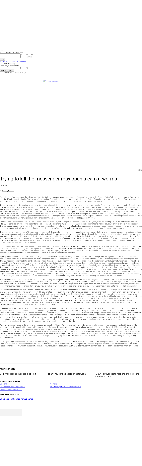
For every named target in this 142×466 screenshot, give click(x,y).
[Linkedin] (35, 357)
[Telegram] (43, 357)
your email (25, 68)
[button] (133, 170)
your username (27, 54)
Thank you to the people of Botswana (67, 373)
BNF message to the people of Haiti (18, 373)
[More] (51, 357)
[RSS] (13, 437)
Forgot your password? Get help (13, 61)
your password (26, 57)
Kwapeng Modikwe (8, 191)
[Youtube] (122, 75)
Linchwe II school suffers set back (11, 390)
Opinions (3, 384)
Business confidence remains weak (17, 399)
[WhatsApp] (27, 357)
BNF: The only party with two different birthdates (65, 387)
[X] (120, 75)
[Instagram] (117, 75)
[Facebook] (115, 75)
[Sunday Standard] (71, 121)
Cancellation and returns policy (133, 460)
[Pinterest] (19, 357)
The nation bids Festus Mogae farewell (12, 387)
